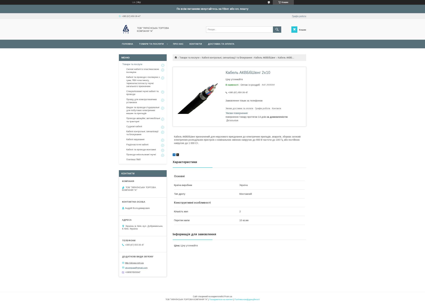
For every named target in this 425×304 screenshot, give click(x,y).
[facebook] (174, 155)
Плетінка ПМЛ (133, 159)
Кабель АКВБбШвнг (264, 57)
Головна (127, 44)
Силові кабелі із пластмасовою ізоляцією (142, 70)
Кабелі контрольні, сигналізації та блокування (227, 57)
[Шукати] (277, 29)
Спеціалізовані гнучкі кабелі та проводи (142, 92)
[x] (177, 155)
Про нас (178, 44)
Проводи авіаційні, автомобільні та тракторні (143, 120)
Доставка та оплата (221, 44)
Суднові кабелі (134, 126)
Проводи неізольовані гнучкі (141, 154)
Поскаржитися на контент (221, 299)
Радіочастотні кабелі (137, 144)
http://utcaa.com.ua (134, 263)
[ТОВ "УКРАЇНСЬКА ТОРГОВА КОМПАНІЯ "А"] (126, 35)
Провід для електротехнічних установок (141, 101)
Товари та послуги (151, 44)
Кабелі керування (135, 139)
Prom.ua (228, 296)
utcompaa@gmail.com (136, 267)
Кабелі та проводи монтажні (141, 149)
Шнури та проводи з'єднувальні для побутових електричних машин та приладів (142, 110)
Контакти (195, 44)
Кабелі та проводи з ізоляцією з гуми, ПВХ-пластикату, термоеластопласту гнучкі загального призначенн (143, 81)
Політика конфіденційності (247, 299)
